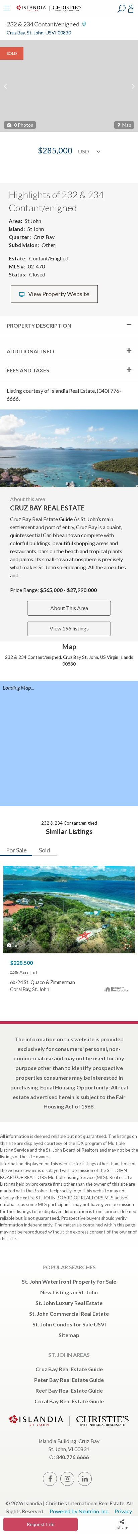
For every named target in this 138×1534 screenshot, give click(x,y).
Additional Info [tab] (30, 351)
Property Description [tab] (39, 325)
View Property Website (58, 294)
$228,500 (21, 962)
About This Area (69, 608)
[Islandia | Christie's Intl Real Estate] (47, 12)
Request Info (41, 1524)
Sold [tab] (44, 850)
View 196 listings (69, 628)
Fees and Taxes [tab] (28, 370)
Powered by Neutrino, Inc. (79, 1511)
